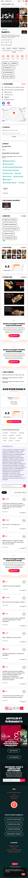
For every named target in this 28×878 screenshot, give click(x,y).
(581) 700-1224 (8, 92)
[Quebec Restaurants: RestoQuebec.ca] (5, 4)
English (15, 863)
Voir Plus (23, 247)
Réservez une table (9, 99)
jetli (18, 435)
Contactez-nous (8, 94)
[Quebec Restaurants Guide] (14, 804)
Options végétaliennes (7, 50)
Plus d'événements (14, 757)
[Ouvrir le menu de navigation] (26, 4)
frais (5, 438)
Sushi (3, 48)
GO (22, 780)
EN (26, 1)
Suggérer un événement (14, 829)
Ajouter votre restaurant (14, 819)
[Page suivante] (21, 708)
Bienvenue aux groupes (10, 161)
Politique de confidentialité (14, 850)
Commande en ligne (9, 164)
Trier (4, 492)
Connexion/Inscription (14, 792)
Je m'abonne (14, 335)
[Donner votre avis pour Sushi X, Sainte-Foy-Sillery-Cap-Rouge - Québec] (10, 42)
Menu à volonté (7, 176)
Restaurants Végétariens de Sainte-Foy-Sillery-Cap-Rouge (13, 382)
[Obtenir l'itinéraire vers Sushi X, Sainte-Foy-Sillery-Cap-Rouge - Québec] (14, 114)
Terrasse (22, 182)
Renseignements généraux (14, 834)
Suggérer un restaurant (14, 824)
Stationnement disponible (10, 182)
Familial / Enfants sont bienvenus (11, 170)
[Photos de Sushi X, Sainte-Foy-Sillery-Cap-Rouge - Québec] (24, 34)
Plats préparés (8, 179)
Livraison (19, 173)
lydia (11, 440)
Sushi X (5, 32)
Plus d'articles (14, 750)
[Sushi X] (10, 17)
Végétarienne (22, 48)
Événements (14, 798)
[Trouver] (24, 486)
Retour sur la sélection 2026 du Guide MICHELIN (10, 743)
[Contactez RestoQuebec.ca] (23, 1)
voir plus (14, 52)
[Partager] (6, 42)
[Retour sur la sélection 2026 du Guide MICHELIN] (11, 736)
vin (4, 440)
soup (20, 438)
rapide (11, 435)
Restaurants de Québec (5, 6)
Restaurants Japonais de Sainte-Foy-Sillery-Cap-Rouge (12, 378)
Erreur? (24, 84)
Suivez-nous (15, 846)
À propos (14, 848)
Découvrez (8, 1)
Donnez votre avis (15, 421)
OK (23, 874)
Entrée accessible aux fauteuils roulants (13, 167)
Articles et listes (14, 796)
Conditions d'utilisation (14, 852)
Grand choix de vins (8, 173)
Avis (14, 794)
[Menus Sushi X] (14, 312)
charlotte (12, 438)
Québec (22, 89)
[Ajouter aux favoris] (8, 42)
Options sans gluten (18, 50)
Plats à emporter (19, 176)
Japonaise (15, 48)
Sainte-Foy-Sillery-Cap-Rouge (12, 89)
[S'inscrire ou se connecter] (19, 1)
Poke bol (8, 48)
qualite (21, 432)
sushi (5, 432)
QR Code (24, 216)
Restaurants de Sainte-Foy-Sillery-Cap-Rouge (17, 6)
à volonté (13, 432)
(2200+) (14, 403)
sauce (17, 440)
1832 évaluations (7, 270)
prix (4, 435)
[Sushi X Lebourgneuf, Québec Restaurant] (6, 205)
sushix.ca (6, 97)
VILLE (2, 1)
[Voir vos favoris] (21, 1)
